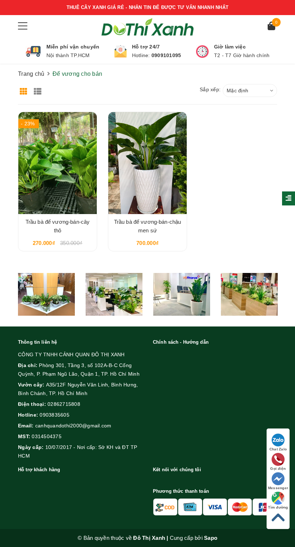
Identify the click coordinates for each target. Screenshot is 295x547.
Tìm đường (278, 507)
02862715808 (63, 404)
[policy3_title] (202, 51)
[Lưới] (24, 89)
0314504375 (47, 436)
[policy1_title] (33, 51)
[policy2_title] (120, 51)
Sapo (210, 538)
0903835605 (54, 415)
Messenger (278, 488)
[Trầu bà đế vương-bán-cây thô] (57, 163)
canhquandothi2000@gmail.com (73, 425)
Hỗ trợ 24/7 (146, 47)
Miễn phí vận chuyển (73, 47)
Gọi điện (278, 468)
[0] (271, 27)
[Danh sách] (39, 89)
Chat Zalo (278, 449)
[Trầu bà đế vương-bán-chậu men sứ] (147, 163)
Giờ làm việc (230, 47)
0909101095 (166, 55)
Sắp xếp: (210, 89)
